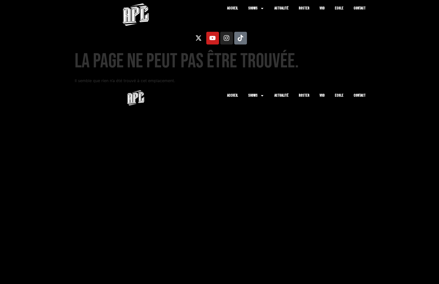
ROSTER (304, 8)
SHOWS (253, 8)
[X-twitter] (198, 38)
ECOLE (339, 8)
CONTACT (360, 8)
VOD (322, 8)
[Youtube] (212, 38)
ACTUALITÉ (281, 8)
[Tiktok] (240, 38)
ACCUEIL (232, 8)
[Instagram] (226, 38)
